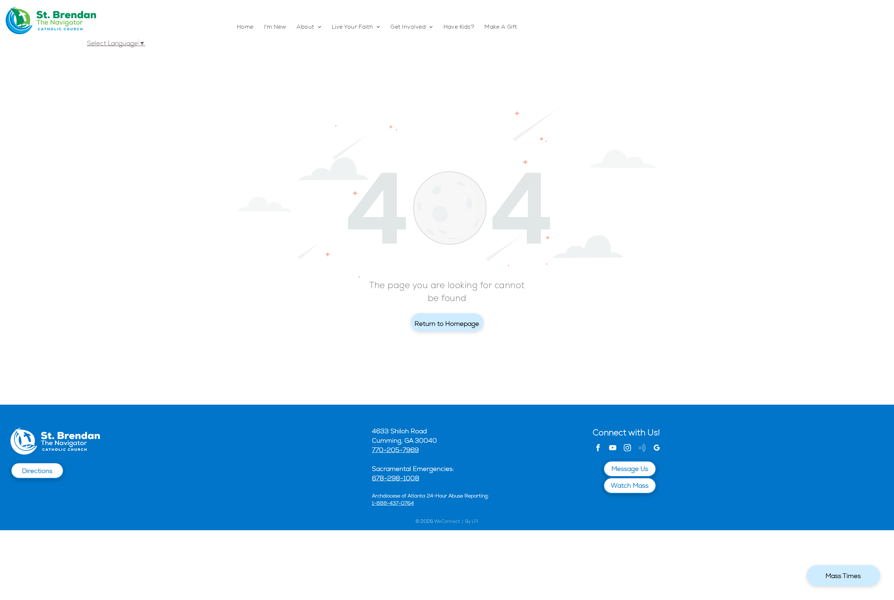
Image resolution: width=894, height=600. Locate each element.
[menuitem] (245, 27)
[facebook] (598, 448)
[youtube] (612, 448)
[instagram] (627, 448)
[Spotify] (642, 448)
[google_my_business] (656, 448)
